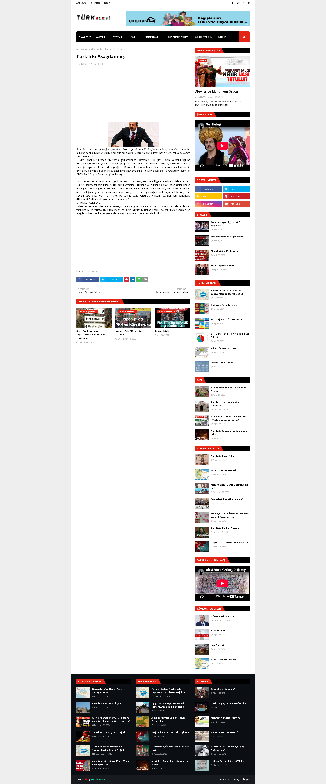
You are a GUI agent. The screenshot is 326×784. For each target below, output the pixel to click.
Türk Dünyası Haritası (223, 348)
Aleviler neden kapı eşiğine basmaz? (226, 403)
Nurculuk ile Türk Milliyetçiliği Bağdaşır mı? (228, 748)
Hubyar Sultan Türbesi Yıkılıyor (228, 761)
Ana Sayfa (81, 2)
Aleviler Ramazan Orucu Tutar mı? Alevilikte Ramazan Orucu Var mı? (111, 719)
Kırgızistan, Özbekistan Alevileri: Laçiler (170, 748)
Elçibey (236, 779)
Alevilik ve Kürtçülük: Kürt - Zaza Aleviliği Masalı (110, 763)
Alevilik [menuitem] (100, 36)
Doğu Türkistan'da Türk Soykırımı (230, 542)
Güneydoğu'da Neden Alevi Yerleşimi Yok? (107, 690)
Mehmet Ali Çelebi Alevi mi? (226, 717)
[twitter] (238, 3)
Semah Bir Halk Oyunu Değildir (109, 732)
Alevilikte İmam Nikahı (223, 455)
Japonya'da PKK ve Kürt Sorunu (129, 332)
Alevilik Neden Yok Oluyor (106, 703)
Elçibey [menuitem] (222, 36)
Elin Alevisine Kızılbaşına (224, 251)
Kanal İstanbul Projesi (223, 470)
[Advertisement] (133, 94)
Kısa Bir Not (217, 645)
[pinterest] (248, 3)
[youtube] (236, 204)
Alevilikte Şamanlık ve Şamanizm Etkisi (229, 432)
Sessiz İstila (162, 331)
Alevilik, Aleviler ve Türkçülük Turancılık (168, 719)
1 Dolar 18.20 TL (219, 630)
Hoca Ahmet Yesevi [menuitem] (177, 36)
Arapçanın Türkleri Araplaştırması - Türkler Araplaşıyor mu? (230, 418)
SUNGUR (83, 64)
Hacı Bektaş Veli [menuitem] (202, 36)
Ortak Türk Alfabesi (222, 362)
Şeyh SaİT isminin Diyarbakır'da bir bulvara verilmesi (91, 334)
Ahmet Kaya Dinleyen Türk (226, 732)
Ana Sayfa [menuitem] (85, 36)
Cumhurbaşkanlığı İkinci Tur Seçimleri (226, 224)
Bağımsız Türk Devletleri (225, 304)
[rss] (208, 196)
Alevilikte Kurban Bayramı (225, 528)
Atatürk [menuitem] (118, 36)
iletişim (107, 2)
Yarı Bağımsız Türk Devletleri (227, 319)
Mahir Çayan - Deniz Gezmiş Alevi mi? (229, 486)
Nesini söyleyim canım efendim (228, 703)
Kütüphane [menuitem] (151, 36)
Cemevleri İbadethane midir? (227, 499)
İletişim (246, 779)
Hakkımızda (94, 2)
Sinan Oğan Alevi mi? (222, 265)
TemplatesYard (98, 779)
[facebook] (232, 3)
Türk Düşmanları (95, 49)
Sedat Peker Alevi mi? (223, 688)
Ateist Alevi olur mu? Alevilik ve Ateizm (228, 389)
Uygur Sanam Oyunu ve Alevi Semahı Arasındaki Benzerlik (167, 705)
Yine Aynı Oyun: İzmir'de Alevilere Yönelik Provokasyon (230, 515)
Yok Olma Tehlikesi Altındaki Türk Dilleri (230, 335)
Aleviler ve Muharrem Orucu (216, 91)
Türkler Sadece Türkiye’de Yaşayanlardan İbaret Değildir (227, 292)
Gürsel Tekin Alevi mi (222, 616)
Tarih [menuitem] (134, 36)
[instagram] (243, 3)
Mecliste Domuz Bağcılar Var (227, 236)
